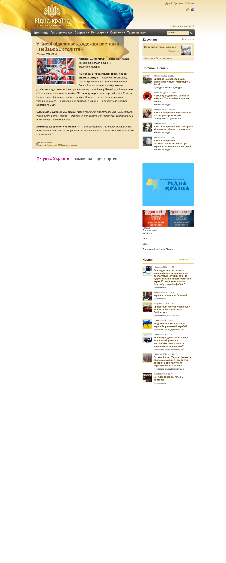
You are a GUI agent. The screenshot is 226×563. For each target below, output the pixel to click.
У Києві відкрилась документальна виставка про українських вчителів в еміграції (172, 143)
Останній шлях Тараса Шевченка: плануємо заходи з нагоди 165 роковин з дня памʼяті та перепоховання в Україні (173, 361)
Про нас (178, 3)
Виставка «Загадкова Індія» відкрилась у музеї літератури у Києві (172, 82)
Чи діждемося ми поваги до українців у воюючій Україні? (170, 325)
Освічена (116, 32)
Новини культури (68, 145)
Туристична (135, 32)
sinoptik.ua (158, 249)
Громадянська (60, 32)
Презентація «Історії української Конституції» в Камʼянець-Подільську (172, 309)
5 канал (48, 142)
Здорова (81, 32)
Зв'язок (189, 3)
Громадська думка (162, 329)
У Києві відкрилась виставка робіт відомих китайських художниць (173, 128)
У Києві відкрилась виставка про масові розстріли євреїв (172, 114)
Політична (41, 32)
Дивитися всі (185, 259)
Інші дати (187, 39)
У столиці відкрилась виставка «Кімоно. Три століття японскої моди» (171, 98)
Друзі (168, 3)
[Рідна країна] (52, 15)
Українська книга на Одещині (170, 295)
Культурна (98, 32)
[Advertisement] (113, 467)
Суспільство (175, 118)
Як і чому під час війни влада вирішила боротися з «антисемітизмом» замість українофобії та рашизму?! (171, 341)
